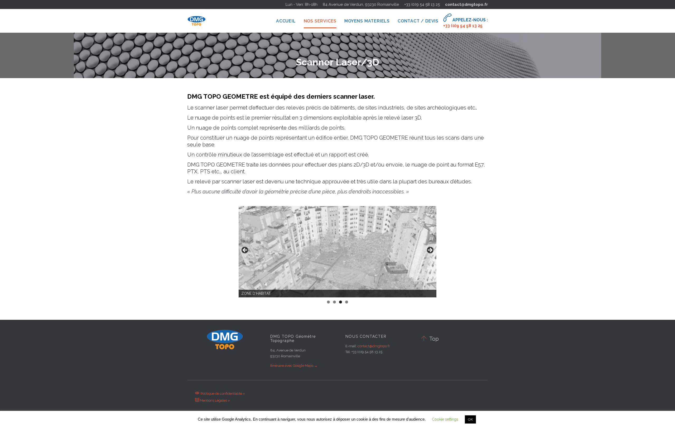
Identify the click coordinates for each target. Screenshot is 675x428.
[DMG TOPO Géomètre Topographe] (196, 21)
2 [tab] (334, 302)
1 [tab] (328, 302)
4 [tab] (346, 302)
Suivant (430, 250)
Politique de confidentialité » (220, 394)
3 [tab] (340, 302)
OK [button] (470, 419)
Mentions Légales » (212, 400)
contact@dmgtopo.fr (466, 4)
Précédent (245, 250)
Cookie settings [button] (445, 419)
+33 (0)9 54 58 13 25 (422, 4)
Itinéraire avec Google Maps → (293, 366)
